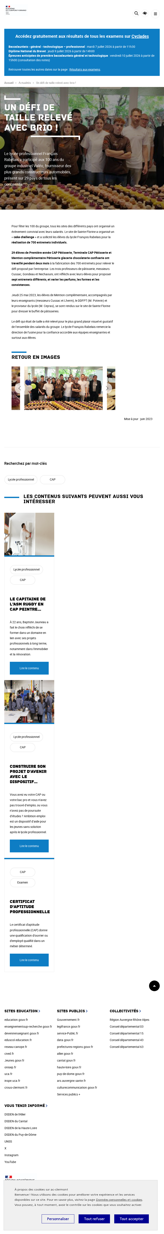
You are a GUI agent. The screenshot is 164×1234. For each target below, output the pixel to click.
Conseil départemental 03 (127, 1026)
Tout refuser (94, 1218)
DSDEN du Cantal (15, 1121)
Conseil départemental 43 (127, 1040)
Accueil (8, 83)
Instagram (11, 1155)
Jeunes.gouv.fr (14, 1060)
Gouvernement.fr (68, 1020)
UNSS (8, 1141)
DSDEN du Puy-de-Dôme (20, 1135)
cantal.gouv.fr (66, 1060)
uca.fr (8, 1074)
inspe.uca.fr (12, 1081)
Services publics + (68, 1094)
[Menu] (155, 14)
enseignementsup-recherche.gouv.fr (28, 1026)
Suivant (106, 388)
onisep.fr (10, 1067)
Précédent (20, 388)
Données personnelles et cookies (119, 1200)
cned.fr (9, 1054)
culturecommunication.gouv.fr (77, 1087)
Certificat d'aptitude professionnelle (30, 906)
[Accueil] (16, 10)
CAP (53, 479)
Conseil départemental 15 (127, 1033)
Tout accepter (132, 1218)
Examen (22, 882)
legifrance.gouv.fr (68, 1026)
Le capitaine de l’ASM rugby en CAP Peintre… (28, 604)
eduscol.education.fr (18, 1040)
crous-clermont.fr (16, 1087)
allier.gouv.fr (65, 1054)
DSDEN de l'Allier (15, 1114)
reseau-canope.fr (15, 1047)
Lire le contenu (29, 668)
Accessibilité (145, 13)
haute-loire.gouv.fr (69, 1067)
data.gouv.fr (65, 1040)
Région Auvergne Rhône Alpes (129, 1020)
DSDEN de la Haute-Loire (20, 1128)
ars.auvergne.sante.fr (71, 1081)
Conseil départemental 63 (127, 1047)
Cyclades (140, 36)
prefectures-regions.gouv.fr (75, 1047)
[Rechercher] (136, 14)
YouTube (10, 1162)
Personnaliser (58, 1218)
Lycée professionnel (21, 479)
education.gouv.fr (16, 1020)
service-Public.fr (67, 1033)
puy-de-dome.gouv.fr (71, 1074)
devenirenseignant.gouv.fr (21, 1033)
